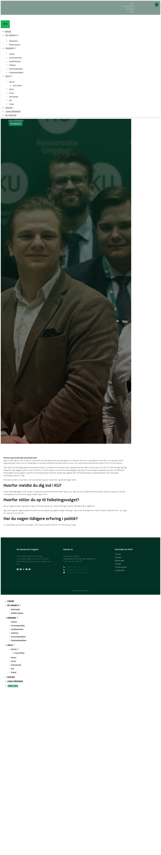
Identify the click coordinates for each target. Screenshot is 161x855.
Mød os (11, 89)
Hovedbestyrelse (15, 61)
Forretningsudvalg (15, 58)
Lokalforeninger (15, 120)
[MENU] (5, 24)
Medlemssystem (129, 6)
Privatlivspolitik (121, 567)
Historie (11, 82)
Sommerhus (130, 9)
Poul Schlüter (17, 85)
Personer (9, 48)
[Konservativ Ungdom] (4, 19)
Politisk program (14, 45)
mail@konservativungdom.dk (77, 572)
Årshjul (11, 104)
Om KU (7, 76)
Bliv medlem (15, 124)
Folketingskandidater (16, 72)
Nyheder (118, 557)
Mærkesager (13, 41)
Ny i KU (11, 93)
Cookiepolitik (119, 570)
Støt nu (131, 11)
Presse (132, 3)
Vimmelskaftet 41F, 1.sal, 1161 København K (79, 559)
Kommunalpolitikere (16, 69)
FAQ (10, 100)
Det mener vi (11, 35)
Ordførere (12, 65)
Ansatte (12, 54)
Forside (7, 31)
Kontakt (9, 108)
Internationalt (13, 97)
